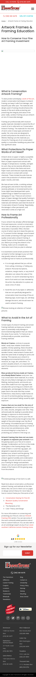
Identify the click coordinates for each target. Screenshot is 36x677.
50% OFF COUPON (26, 16)
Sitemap (22, 588)
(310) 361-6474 (24, 646)
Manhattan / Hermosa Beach (8, 642)
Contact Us (23, 580)
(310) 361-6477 (7, 636)
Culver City (22, 638)
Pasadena (22, 651)
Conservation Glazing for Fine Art (18, 498)
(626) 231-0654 (24, 657)
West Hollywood (24, 628)
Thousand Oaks (24, 661)
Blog (21, 577)
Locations (6, 588)
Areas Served (24, 596)
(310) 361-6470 (7, 664)
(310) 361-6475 (19, 573)
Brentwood (6, 628)
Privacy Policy (24, 585)
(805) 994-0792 (24, 667)
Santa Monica (7, 656)
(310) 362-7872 (7, 651)
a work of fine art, (28, 99)
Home (3, 21)
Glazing (22, 591)
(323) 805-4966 (24, 633)
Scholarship (23, 583)
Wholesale (6, 596)
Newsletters (6, 599)
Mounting (23, 594)
